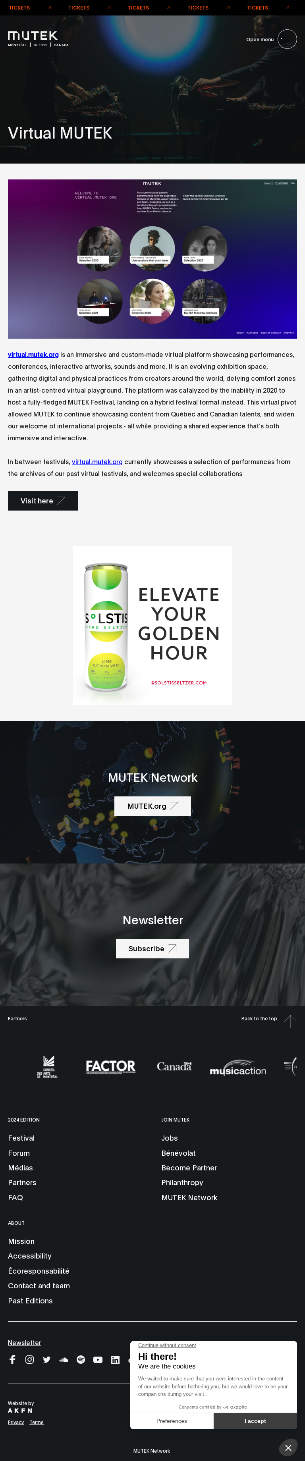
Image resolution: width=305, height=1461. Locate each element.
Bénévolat (178, 1152)
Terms (36, 1422)
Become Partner (189, 1167)
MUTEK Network (189, 1197)
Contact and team (39, 1285)
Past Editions (30, 1300)
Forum (19, 1152)
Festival (21, 1137)
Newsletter (24, 1342)
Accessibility (30, 1255)
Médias (20, 1167)
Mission (21, 1240)
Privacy (16, 1422)
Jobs (169, 1137)
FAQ (15, 1197)
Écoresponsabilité (38, 1270)
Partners (17, 1018)
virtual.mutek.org (97, 461)
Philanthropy (182, 1182)
